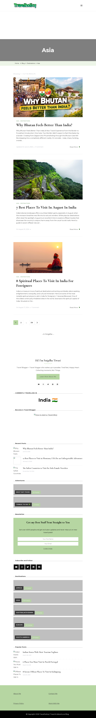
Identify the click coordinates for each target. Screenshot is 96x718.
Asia (17, 121)
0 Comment (39, 147)
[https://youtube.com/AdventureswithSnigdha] (16, 567)
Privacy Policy (18, 703)
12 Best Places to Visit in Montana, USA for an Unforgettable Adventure (52, 458)
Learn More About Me (48, 376)
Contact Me (53, 694)
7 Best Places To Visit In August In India (46, 207)
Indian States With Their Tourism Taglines (40, 652)
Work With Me (54, 703)
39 (32, 323)
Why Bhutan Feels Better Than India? (44, 125)
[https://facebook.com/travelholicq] (39, 567)
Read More (74, 147)
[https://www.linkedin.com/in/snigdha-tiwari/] (33, 567)
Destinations (25, 121)
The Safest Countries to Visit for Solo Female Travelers (45, 468)
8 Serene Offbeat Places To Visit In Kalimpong (42, 672)
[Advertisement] (48, 25)
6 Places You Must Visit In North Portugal (40, 662)
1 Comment (35, 308)
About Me (17, 694)
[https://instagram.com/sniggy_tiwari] (22, 567)
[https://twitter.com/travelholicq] (27, 567)
